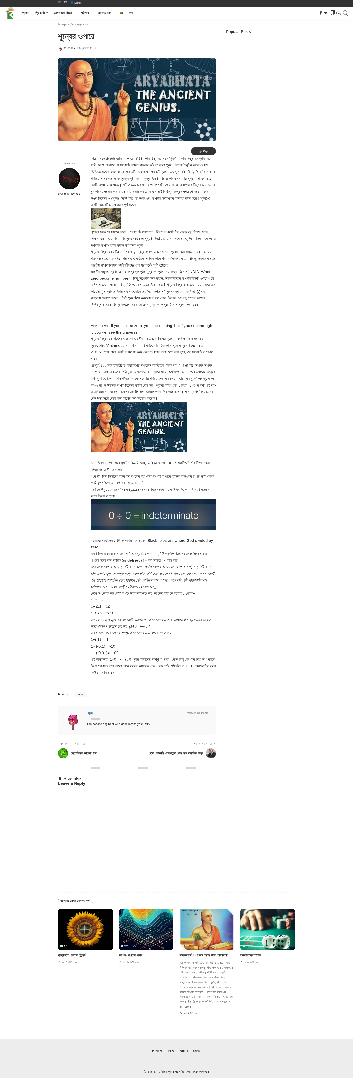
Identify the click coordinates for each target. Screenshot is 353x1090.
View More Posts (197, 712)
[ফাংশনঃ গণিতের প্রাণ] (146, 929)
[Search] (345, 13)
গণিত (65, 946)
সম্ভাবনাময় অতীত (250, 955)
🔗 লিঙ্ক (203, 151)
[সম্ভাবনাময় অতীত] (267, 929)
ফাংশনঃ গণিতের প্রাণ (130, 955)
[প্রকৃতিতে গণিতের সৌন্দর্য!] (85, 929)
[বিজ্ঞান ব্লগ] (10, 13)
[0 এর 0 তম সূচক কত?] (69, 178)
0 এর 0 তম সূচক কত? (69, 193)
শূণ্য (81, 694)
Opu (73, 48)
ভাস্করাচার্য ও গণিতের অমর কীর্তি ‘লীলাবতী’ (204, 955)
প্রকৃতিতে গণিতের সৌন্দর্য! (72, 955)
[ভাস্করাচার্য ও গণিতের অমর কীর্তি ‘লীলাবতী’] (207, 929)
